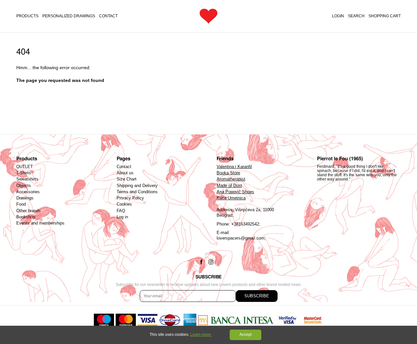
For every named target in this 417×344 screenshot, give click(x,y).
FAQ (121, 211)
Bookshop (25, 217)
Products (27, 16)
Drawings (25, 198)
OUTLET (24, 166)
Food (21, 204)
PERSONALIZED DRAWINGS (68, 16)
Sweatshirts (27, 179)
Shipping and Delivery (137, 185)
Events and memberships (40, 223)
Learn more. (201, 334)
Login (338, 16)
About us (125, 173)
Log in (122, 217)
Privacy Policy (130, 198)
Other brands (28, 211)
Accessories (28, 192)
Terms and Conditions (137, 192)
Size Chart (127, 179)
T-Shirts (23, 173)
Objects (23, 185)
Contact (108, 16)
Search (356, 16)
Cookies (124, 204)
